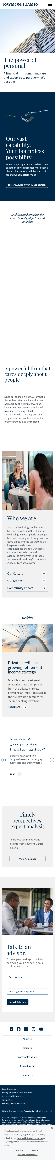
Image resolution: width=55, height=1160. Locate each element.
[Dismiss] (52, 1128)
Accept (35, 1150)
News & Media (27, 1066)
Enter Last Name (16, 977)
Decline (19, 1150)
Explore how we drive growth (20, 296)
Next (51, 760)
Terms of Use (7, 1100)
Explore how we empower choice (22, 340)
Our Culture (15, 573)
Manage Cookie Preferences (13, 1096)
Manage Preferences (28, 1154)
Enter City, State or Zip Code (21, 991)
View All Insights (27, 858)
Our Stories (14, 581)
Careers (27, 1048)
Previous (3, 760)
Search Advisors (17, 1002)
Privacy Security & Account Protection (17, 1092)
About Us (27, 1039)
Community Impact (20, 588)
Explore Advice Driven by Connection (27, 184)
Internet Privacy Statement (30, 1138)
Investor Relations (27, 1057)
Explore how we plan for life (19, 253)
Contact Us (27, 1075)
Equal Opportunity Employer (13, 1103)
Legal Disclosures (9, 1089)
